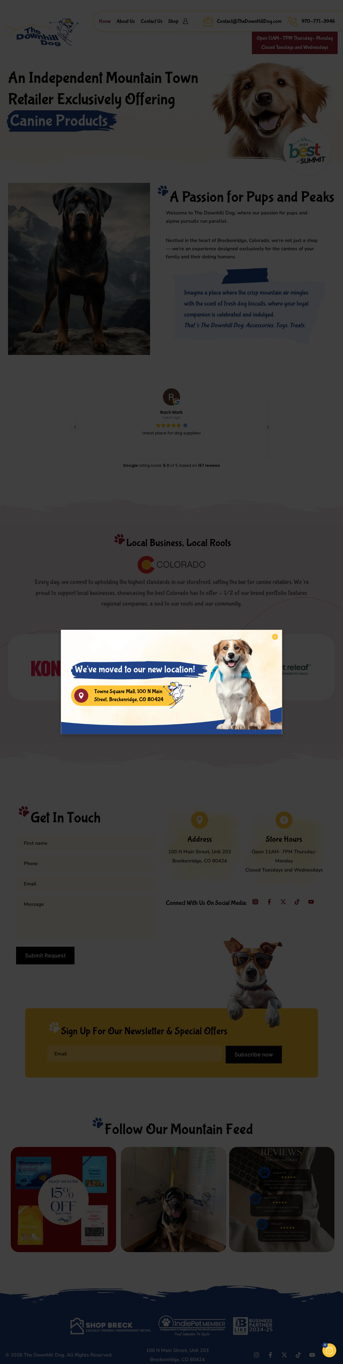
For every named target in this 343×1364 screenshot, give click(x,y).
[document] (171, 682)
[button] (329, 1350)
